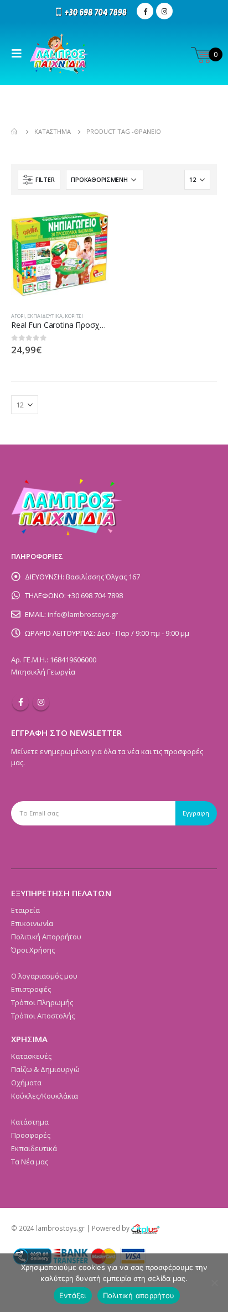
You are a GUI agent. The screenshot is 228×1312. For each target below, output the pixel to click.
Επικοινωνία (32, 923)
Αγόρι (18, 316)
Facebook (20, 702)
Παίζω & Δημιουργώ (45, 1069)
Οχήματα (26, 1083)
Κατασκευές (31, 1056)
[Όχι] (214, 1282)
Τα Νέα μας (29, 1162)
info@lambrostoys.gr (83, 614)
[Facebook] (145, 11)
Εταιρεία (25, 910)
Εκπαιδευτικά (45, 316)
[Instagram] (164, 11)
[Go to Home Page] (15, 131)
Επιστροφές (31, 989)
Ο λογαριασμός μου (44, 976)
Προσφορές (30, 1135)
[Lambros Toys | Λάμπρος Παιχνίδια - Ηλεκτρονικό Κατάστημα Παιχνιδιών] (59, 53)
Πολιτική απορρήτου (139, 1295)
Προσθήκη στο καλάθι (90, 224)
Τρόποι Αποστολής (43, 1016)
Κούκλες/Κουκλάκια (44, 1096)
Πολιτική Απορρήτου (46, 937)
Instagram (41, 702)
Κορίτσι (74, 316)
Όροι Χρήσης (33, 950)
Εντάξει (72, 1295)
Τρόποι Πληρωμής (42, 1002)
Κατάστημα (30, 1122)
